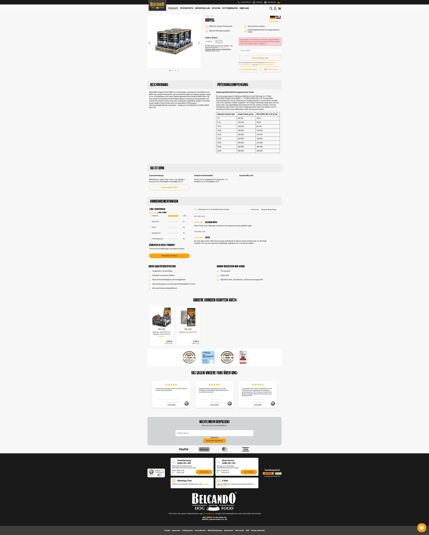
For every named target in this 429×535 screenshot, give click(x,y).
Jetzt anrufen (204, 472)
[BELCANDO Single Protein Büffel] (174, 41)
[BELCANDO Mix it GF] (188, 317)
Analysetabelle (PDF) (249, 69)
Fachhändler (222, 47)
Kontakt (167, 530)
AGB (247, 530)
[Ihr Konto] (275, 8)
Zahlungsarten (187, 530)
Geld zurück (239, 530)
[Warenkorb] (279, 8)
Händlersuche (273, 69)
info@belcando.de (222, 486)
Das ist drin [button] (157, 168)
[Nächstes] (199, 43)
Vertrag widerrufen (258, 530)
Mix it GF (161, 329)
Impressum (176, 530)
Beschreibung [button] (159, 84)
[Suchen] (271, 8)
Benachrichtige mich (260, 58)
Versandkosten (209, 514)
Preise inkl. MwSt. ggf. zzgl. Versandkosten (218, 49)
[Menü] (163, 470)
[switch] (159, 475)
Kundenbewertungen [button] (164, 201)
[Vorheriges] (149, 43)
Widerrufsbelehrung (215, 530)
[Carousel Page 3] (175, 70)
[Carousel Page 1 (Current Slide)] (170, 70)
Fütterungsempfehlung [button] (232, 84)
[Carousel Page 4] (178, 70)
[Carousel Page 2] (172, 70)
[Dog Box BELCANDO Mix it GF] (161, 317)
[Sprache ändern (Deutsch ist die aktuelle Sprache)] (280, 2)
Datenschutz (214, 437)
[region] (174, 43)
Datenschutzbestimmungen (265, 64)
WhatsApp (206, 484)
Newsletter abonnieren (214, 441)
